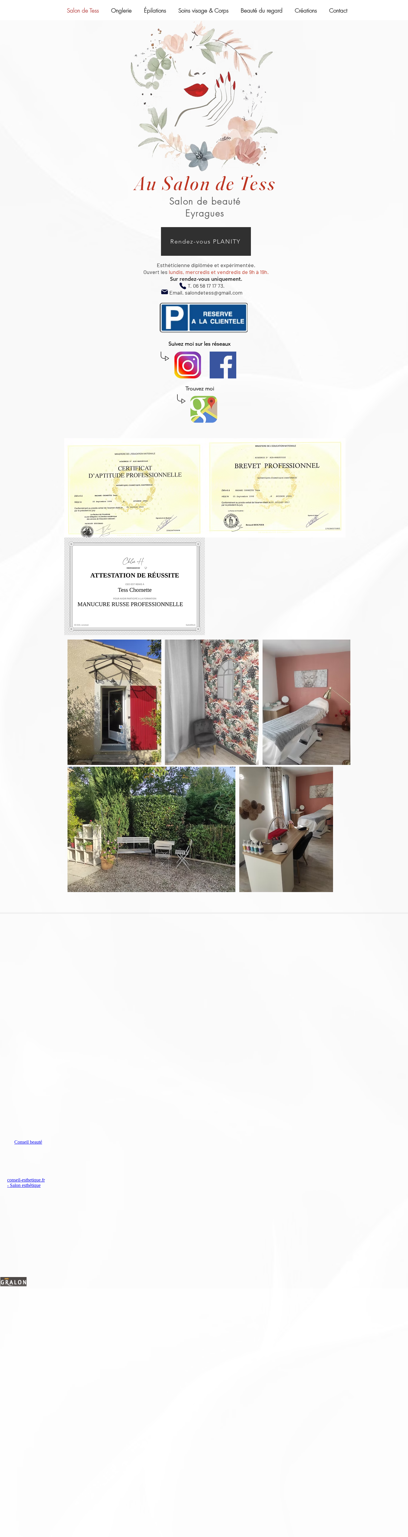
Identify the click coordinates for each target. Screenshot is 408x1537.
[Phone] (183, 286)
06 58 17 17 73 (208, 285)
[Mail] (164, 292)
